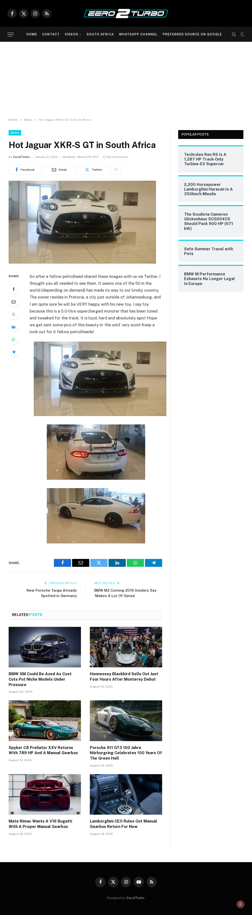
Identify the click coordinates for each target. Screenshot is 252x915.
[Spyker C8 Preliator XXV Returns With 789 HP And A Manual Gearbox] (45, 720)
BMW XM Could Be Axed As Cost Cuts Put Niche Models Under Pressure (40, 679)
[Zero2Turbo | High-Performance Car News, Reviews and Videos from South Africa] (126, 13)
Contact (51, 34)
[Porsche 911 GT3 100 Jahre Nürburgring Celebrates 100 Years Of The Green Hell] (126, 720)
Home (31, 34)
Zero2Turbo (21, 157)
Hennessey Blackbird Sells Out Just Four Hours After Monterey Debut (124, 677)
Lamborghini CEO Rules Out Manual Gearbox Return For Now (123, 824)
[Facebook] (13, 289)
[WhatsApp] (13, 339)
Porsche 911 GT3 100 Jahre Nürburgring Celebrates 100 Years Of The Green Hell (126, 753)
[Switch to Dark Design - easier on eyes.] (242, 34)
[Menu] (10, 34)
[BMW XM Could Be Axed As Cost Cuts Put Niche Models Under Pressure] (45, 647)
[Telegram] (13, 352)
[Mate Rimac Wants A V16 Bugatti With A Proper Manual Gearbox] (45, 794)
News (15, 132)
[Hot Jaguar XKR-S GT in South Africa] (82, 262)
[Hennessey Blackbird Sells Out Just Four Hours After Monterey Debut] (126, 647)
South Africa (100, 34)
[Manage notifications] (240, 904)
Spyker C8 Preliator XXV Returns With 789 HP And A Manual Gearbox (43, 750)
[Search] (234, 34)
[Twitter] (13, 314)
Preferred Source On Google (192, 34)
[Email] (13, 302)
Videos (71, 34)
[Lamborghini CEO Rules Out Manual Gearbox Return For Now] (126, 794)
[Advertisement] (126, 78)
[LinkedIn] (13, 327)
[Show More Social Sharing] (116, 170)
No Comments (117, 157)
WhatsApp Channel (138, 34)
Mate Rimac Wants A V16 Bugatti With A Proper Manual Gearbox (40, 824)
